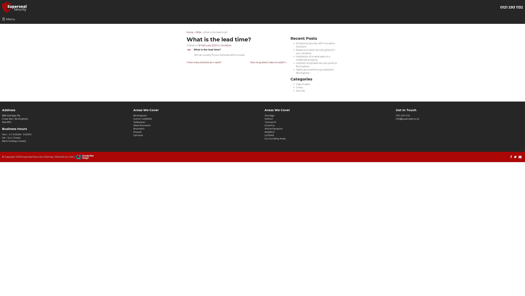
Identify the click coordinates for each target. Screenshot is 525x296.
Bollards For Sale (64, 156)
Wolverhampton (274, 128)
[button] (236, 50)
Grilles (299, 87)
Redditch (270, 132)
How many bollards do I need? (204, 62)
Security (300, 90)
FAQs (198, 32)
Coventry (270, 125)
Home (190, 32)
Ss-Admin (226, 45)
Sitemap (48, 156)
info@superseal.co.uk (407, 119)
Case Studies (303, 84)
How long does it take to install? (268, 62)
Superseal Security (32, 156)
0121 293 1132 (511, 7)
